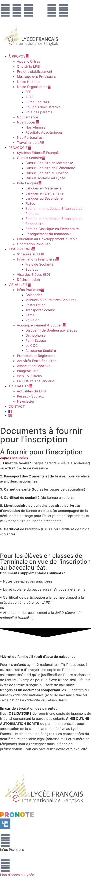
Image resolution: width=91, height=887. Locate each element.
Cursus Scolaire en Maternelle (49, 163)
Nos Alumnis (35, 127)
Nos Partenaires (30, 137)
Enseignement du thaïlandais (48, 234)
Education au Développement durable (47, 239)
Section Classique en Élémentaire (52, 229)
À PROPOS (16, 56)
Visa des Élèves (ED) (33, 274)
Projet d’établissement (34, 71)
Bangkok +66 (28, 371)
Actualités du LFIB (31, 391)
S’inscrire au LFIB (30, 254)
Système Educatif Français (38, 153)
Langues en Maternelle (43, 188)
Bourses (31, 269)
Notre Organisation (32, 87)
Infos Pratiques (29, 290)
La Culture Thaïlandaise (36, 381)
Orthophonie (35, 335)
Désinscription (28, 279)
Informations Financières (36, 259)
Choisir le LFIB (28, 66)
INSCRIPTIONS (20, 249)
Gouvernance (27, 117)
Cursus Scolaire (29, 158)
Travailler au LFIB (30, 142)
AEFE (29, 97)
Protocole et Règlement (36, 356)
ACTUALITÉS (18, 386)
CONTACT (16, 406)
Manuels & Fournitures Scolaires (50, 300)
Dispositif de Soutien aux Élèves (51, 330)
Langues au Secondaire (44, 198)
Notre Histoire (28, 82)
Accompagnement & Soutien (39, 325)
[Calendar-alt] (40, 10)
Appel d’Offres (28, 61)
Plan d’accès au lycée (17, 875)
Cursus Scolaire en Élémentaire (50, 168)
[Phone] (63, 10)
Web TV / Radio (29, 376)
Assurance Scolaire (40, 350)
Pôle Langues (27, 183)
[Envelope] (52, 10)
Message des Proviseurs (36, 76)
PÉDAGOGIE (18, 147)
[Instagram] (17, 10)
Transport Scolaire (40, 310)
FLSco (30, 203)
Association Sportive (33, 366)
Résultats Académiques (44, 132)
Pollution (32, 320)
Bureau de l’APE (37, 102)
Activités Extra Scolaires (36, 361)
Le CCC (31, 345)
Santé (29, 315)
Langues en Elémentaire (44, 193)
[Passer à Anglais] (49, 415)
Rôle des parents (38, 112)
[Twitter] (28, 10)
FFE (28, 92)
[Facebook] (5, 10)
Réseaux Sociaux (30, 396)
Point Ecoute (35, 340)
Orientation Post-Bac (33, 244)
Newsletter (25, 401)
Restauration (35, 305)
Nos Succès (26, 122)
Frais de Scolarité (39, 264)
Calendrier (33, 295)
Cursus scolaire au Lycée (45, 178)
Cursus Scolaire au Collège (47, 173)
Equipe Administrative (43, 107)
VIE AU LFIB (18, 284)
